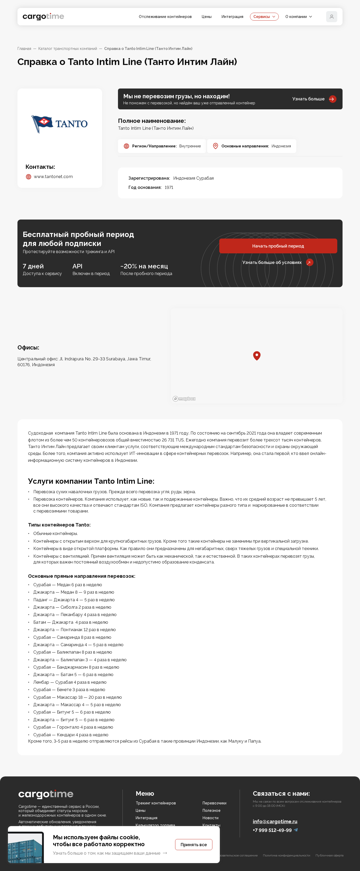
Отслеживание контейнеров (165, 17)
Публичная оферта (330, 855)
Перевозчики (214, 803)
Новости (210, 818)
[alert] (114, 844)
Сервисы (261, 17)
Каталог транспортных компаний (67, 48)
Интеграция (232, 17)
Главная (24, 48)
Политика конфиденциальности (286, 855)
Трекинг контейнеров (156, 803)
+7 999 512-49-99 (272, 830)
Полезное (212, 810)
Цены (207, 17)
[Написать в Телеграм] (295, 830)
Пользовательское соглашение (235, 855)
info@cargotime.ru (275, 821)
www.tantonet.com (53, 176)
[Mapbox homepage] (184, 399)
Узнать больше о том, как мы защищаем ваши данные (106, 853)
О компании (296, 17)
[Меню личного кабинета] (331, 16)
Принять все (194, 844)
